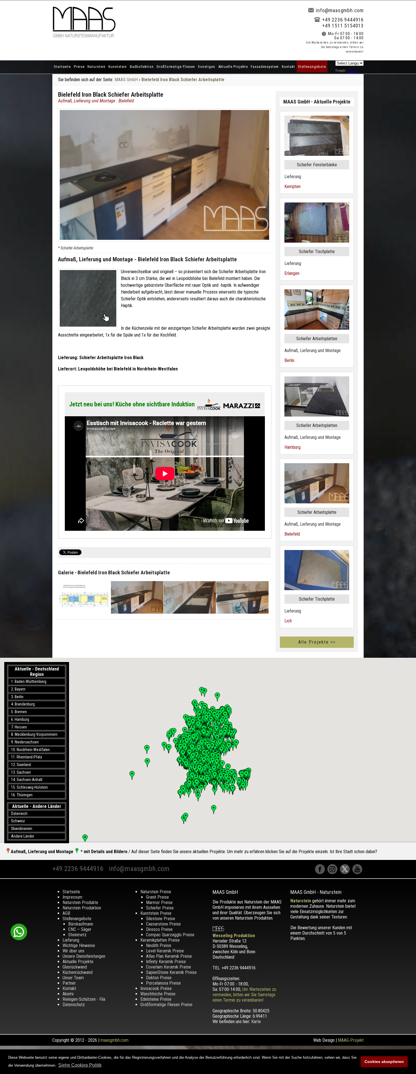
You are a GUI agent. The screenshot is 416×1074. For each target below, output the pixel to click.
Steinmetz (77, 934)
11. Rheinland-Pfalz (26, 757)
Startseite (62, 66)
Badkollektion (142, 66)
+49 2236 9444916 (343, 20)
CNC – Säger (79, 929)
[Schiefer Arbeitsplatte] (88, 299)
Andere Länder (22, 836)
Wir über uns (73, 951)
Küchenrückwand (78, 972)
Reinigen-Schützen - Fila (84, 999)
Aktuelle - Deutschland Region (37, 671)
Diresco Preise (159, 929)
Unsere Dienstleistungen (84, 956)
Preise (79, 66)
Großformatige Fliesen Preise (166, 1004)
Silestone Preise (160, 918)
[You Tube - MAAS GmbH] (358, 872)
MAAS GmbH (126, 79)
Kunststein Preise (155, 913)
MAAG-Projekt (351, 1040)
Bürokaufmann (80, 924)
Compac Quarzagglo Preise (170, 934)
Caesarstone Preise (163, 924)
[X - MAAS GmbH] (346, 872)
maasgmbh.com (114, 1040)
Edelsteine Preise (155, 999)
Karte (256, 1021)
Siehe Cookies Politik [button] (80, 1065)
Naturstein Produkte (80, 902)
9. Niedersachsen (25, 742)
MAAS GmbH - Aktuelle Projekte (316, 102)
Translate (352, 72)
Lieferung (71, 940)
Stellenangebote (312, 66)
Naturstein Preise (155, 891)
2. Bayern (18, 689)
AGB (66, 913)
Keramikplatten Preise (160, 940)
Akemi (68, 994)
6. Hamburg (20, 719)
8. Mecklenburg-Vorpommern (34, 734)
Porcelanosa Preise (163, 983)
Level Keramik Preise (165, 951)
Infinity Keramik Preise (166, 961)
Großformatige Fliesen (175, 66)
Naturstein (96, 66)
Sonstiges (206, 66)
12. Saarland (21, 764)
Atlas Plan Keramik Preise (169, 956)
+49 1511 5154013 (343, 26)
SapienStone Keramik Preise (171, 972)
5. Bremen (19, 711)
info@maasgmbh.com (340, 10)
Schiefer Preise (160, 908)
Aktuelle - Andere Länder (36, 806)
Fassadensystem (265, 66)
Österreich (19, 813)
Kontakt (288, 66)
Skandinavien (21, 828)
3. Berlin (17, 697)
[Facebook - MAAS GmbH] (321, 872)
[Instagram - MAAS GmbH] (333, 872)
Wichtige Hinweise (79, 945)
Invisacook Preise (156, 988)
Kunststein (117, 66)
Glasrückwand (75, 967)
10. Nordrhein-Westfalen (30, 749)
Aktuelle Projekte (233, 66)
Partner (69, 983)
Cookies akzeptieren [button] (384, 1061)
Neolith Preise (158, 945)
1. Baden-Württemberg (28, 681)
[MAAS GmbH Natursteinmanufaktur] (84, 36)
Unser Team (73, 977)
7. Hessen (19, 727)
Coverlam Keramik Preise (168, 967)
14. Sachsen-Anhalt (26, 779)
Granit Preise (157, 897)
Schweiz (18, 821)
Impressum (72, 897)
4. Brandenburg (23, 704)
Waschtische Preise (157, 994)
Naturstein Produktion (82, 908)
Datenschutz (74, 1004)
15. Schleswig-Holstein (29, 787)
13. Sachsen (21, 772)
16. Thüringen (22, 795)
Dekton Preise (158, 977)
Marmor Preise (159, 902)
